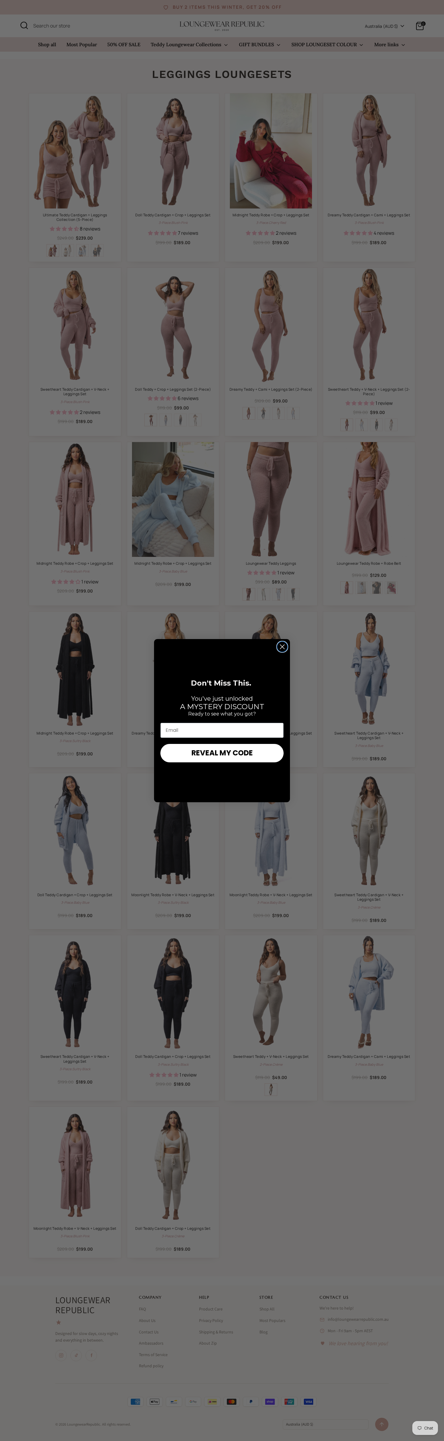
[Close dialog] (282, 646)
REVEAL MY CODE (222, 753)
